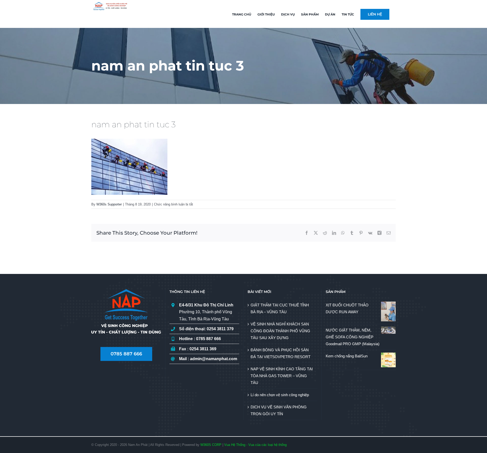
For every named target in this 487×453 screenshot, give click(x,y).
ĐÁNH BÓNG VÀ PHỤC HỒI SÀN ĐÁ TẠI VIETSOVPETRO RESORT (280, 353)
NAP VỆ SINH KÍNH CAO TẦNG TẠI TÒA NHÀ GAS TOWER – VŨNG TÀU (282, 376)
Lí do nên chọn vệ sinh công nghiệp (280, 395)
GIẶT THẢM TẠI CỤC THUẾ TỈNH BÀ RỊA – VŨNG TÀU (280, 308)
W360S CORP (210, 445)
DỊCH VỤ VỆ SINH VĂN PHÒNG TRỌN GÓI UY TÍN (279, 410)
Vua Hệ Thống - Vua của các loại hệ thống (255, 445)
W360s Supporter (109, 204)
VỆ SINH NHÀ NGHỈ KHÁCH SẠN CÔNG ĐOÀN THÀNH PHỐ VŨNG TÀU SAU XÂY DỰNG (280, 331)
